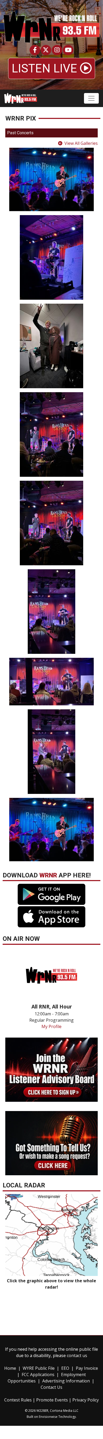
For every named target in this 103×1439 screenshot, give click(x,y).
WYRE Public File (39, 1368)
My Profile (51, 1026)
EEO (65, 1368)
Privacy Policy (85, 1400)
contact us (77, 1355)
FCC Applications (38, 1374)
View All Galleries (81, 143)
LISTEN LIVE (46, 68)
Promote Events (52, 1400)
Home (10, 1368)
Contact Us (51, 1387)
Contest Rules (18, 1400)
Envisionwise (48, 1416)
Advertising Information (66, 1381)
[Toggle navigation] (91, 98)
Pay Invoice (87, 1368)
